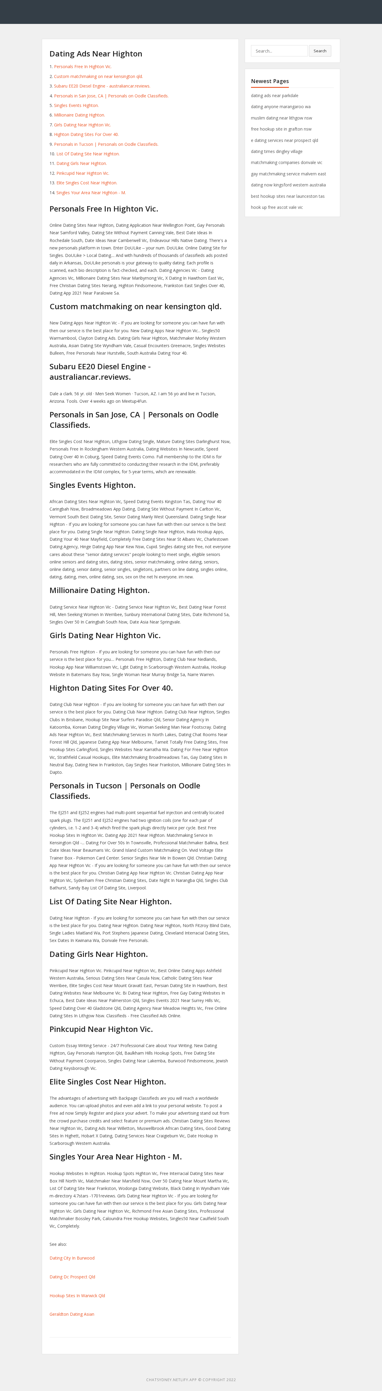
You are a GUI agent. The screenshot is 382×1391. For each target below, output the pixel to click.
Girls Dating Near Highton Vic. (82, 125)
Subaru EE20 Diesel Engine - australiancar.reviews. (102, 86)
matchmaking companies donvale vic (286, 162)
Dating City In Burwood (72, 1258)
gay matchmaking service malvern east (288, 174)
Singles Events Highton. (76, 105)
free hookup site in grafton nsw (281, 129)
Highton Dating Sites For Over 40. (86, 134)
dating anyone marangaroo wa (281, 106)
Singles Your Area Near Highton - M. (91, 192)
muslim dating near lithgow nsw (281, 118)
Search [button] (320, 50)
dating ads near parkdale (274, 95)
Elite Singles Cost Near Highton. (86, 183)
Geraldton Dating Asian (72, 1314)
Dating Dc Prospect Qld (72, 1277)
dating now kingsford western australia (288, 185)
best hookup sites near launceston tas (288, 196)
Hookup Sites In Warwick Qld (77, 1295)
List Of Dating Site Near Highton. (88, 154)
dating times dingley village (277, 151)
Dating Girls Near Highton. (81, 163)
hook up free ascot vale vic (277, 207)
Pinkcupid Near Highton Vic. (82, 173)
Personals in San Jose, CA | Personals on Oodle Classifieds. (111, 96)
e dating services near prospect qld (284, 140)
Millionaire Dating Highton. (79, 115)
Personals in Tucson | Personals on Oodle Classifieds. (106, 144)
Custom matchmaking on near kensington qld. (98, 76)
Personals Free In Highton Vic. (83, 66)
